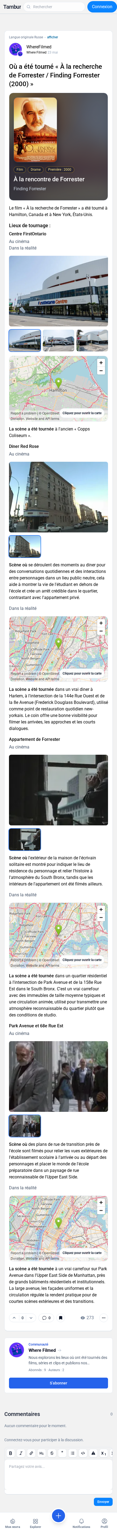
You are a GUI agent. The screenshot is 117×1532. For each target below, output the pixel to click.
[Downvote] (31, 1318)
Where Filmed (36, 52)
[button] (12, 7)
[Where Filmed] (20, 54)
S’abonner (58, 1383)
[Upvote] (14, 1318)
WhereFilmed (38, 46)
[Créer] (58, 1515)
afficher (52, 37)
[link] (46, 1317)
